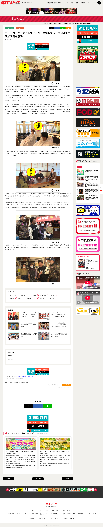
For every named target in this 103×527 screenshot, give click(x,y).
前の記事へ (8, 479)
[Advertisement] (88, 75)
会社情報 (72, 518)
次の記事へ (67, 479)
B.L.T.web (27, 513)
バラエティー (19, 28)
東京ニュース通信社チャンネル (80, 513)
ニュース (66, 3)
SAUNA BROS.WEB (54, 513)
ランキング (91, 3)
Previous (7, 489)
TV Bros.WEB (35, 513)
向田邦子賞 (50, 3)
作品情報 (83, 3)
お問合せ (66, 518)
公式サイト (10, 355)
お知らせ (32, 518)
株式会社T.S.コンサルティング (46, 514)
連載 (77, 3)
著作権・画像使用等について (55, 518)
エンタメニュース (9, 28)
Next (95, 489)
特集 (72, 3)
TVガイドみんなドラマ (66, 513)
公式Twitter (11, 359)
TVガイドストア (92, 513)
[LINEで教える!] (63, 28)
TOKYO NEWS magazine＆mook (15, 513)
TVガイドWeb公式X (59, 514)
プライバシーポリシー (41, 518)
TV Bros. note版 (43, 513)
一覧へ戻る (38, 479)
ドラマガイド (57, 3)
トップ (33, 510)
